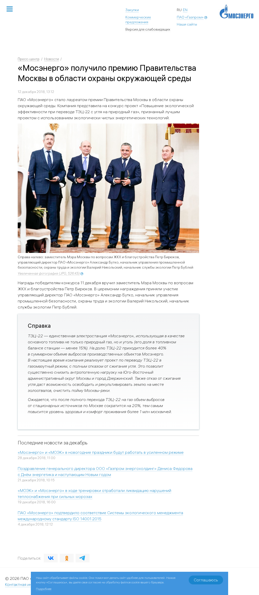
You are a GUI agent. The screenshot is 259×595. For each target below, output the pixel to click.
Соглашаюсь (206, 579)
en (185, 10)
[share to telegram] (83, 558)
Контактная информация (28, 584)
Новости (51, 59)
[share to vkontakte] (51, 558)
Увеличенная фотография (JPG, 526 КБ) (49, 273)
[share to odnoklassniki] (67, 558)
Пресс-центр (28, 59)
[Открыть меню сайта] (9, 9)
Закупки (132, 10)
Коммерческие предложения (138, 20)
